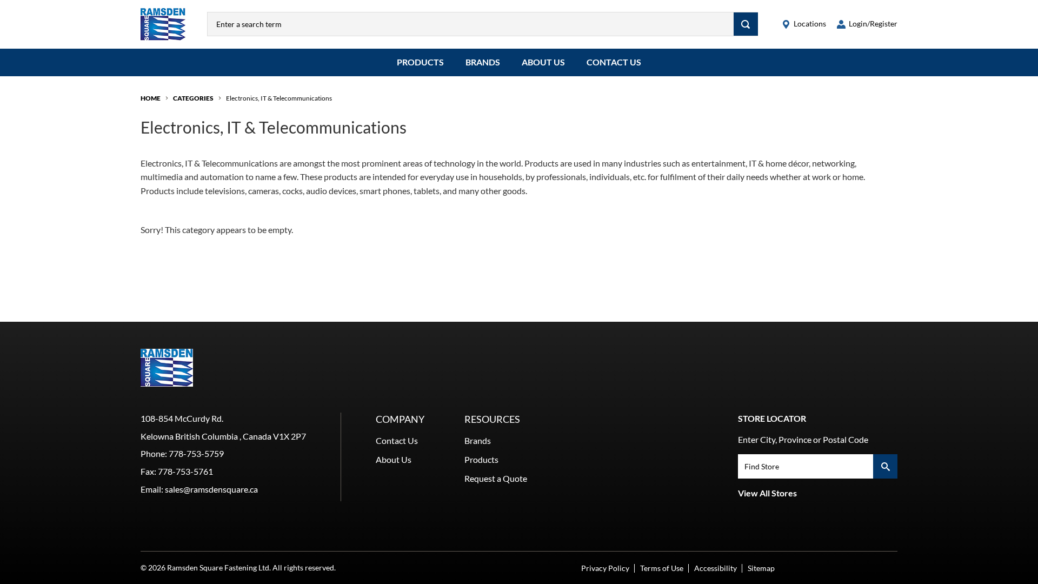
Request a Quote (495, 478)
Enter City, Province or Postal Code (803, 439)
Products (420, 62)
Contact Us (614, 62)
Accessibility (715, 568)
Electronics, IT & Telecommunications (279, 98)
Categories (193, 98)
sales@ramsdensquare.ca (211, 489)
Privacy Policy (605, 568)
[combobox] (471, 24)
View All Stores (767, 493)
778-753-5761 (185, 471)
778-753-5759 (196, 453)
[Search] (746, 24)
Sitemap (761, 568)
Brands (482, 62)
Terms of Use (661, 568)
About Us (543, 62)
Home (151, 98)
